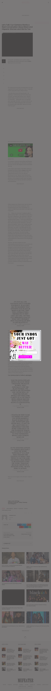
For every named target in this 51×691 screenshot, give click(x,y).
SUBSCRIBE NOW (24, 356)
